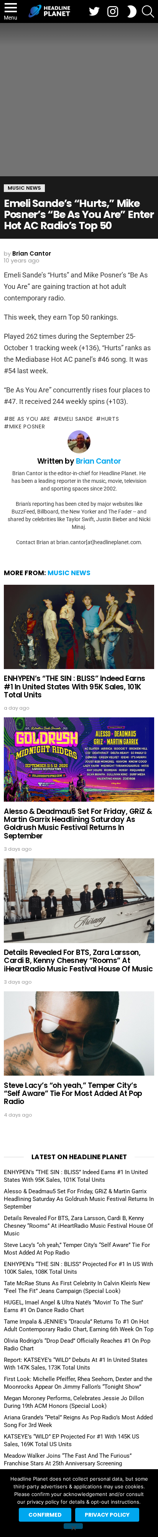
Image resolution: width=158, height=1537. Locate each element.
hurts (110, 419)
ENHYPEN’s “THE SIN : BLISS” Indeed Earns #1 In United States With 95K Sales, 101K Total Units (74, 686)
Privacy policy (107, 1515)
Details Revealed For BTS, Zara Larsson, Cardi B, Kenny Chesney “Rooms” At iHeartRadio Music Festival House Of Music (78, 960)
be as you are (29, 419)
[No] (73, 1526)
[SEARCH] (148, 11)
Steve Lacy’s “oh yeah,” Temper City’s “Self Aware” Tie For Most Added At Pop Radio (73, 1093)
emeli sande (76, 419)
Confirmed (45, 1515)
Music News (69, 572)
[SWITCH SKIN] (132, 11)
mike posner (27, 426)
